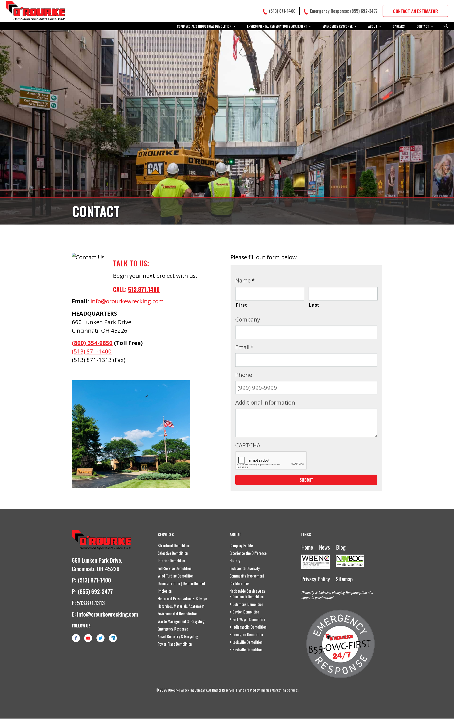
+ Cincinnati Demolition (247, 597)
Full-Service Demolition (175, 568)
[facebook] (76, 638)
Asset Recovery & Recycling (178, 636)
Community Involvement (247, 576)
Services (166, 534)
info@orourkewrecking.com (127, 301)
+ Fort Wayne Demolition (247, 619)
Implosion (165, 591)
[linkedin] (113, 638)
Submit (306, 480)
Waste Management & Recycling (181, 621)
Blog (340, 547)
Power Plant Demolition (175, 644)
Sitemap (344, 578)
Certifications (239, 583)
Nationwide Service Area (247, 591)
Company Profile (241, 545)
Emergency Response (173, 629)
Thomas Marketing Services (279, 690)
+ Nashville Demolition (246, 650)
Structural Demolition (174, 545)
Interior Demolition (172, 561)
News (324, 547)
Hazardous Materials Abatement (181, 606)
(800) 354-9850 (92, 343)
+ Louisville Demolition (246, 642)
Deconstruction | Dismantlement (181, 583)
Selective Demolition (173, 553)
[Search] (445, 26)
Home (307, 547)
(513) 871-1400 (92, 351)
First (241, 305)
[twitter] (100, 638)
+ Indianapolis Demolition (248, 627)
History (235, 561)
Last (314, 305)
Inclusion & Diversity (245, 568)
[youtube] (88, 638)
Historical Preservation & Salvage (182, 598)
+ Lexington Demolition (246, 634)
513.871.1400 (144, 289)
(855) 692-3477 (95, 591)
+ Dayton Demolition (244, 612)
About (235, 534)
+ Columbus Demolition (246, 604)
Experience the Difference (248, 553)
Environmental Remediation (177, 614)
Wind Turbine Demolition (175, 576)
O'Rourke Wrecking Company (187, 690)
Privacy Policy (315, 578)
